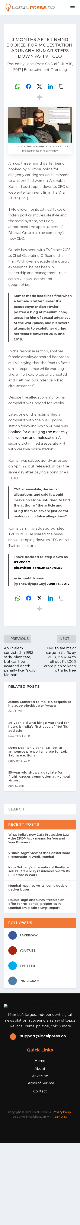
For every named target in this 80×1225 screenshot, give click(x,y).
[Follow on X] (28, 1128)
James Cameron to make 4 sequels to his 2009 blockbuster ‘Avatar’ (39, 704)
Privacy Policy (62, 1112)
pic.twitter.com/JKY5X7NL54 (38, 568)
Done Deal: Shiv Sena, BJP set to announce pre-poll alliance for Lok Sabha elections (37, 751)
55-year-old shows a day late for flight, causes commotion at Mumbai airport (39, 776)
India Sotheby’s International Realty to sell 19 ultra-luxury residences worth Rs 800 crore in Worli (39, 871)
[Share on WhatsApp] (18, 86)
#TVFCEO (22, 562)
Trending (59, 70)
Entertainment (36, 70)
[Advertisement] (40, 1183)
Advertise (40, 1076)
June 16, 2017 (58, 584)
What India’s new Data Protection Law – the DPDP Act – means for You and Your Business (39, 838)
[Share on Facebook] (28, 86)
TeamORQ (60, 1116)
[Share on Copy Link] (61, 86)
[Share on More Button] (39, 97)
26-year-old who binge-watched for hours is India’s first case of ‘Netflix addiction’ (38, 726)
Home (40, 1061)
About (40, 1069)
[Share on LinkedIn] (50, 86)
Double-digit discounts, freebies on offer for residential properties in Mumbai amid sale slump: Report (36, 904)
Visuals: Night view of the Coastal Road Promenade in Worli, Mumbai (39, 855)
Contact (40, 1091)
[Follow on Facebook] (19, 1128)
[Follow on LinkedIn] (47, 1128)
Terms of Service (40, 1083)
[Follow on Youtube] (56, 1128)
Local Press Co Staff (42, 64)
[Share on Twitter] (39, 86)
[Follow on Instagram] (37, 1128)
